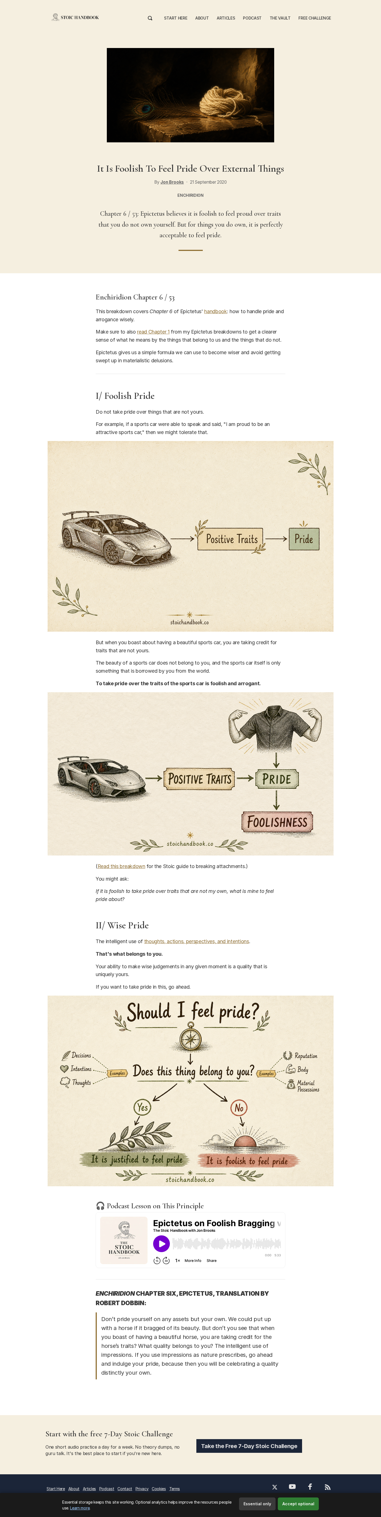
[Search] (150, 17)
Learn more (80, 1508)
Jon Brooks (172, 182)
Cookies (159, 1488)
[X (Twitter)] (275, 1488)
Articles (226, 18)
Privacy (142, 1488)
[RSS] (327, 1488)
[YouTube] (292, 1487)
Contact (124, 1488)
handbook (215, 311)
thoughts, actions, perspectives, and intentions (196, 941)
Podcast (252, 18)
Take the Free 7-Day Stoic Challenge (249, 1446)
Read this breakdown (121, 866)
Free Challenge (314, 18)
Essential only (257, 1503)
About (202, 18)
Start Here (175, 18)
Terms (174, 1488)
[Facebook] (310, 1487)
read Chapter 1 (153, 332)
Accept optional (298, 1503)
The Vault (280, 18)
